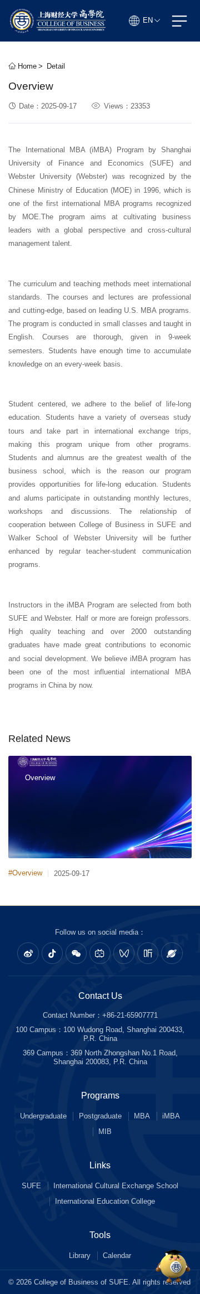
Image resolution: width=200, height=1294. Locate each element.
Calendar (117, 1255)
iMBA (171, 1116)
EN (148, 20)
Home (26, 66)
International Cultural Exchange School (115, 1186)
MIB (105, 1131)
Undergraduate (43, 1116)
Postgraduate (100, 1116)
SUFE (31, 1186)
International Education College (105, 1201)
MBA (142, 1116)
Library (80, 1255)
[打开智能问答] (173, 1267)
